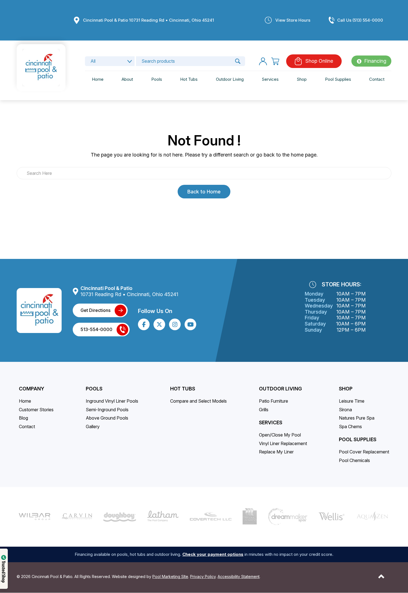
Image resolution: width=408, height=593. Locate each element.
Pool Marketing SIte (170, 576)
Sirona (345, 409)
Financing (375, 61)
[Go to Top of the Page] (381, 576)
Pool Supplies (338, 79)
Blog (23, 418)
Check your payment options (212, 554)
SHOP (345, 389)
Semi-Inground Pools (107, 409)
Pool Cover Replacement (364, 452)
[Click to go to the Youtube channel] (190, 324)
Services (270, 79)
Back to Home (204, 192)
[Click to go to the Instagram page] (174, 324)
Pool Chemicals (354, 460)
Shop (302, 79)
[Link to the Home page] (41, 67)
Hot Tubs (189, 79)
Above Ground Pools (107, 418)
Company (31, 389)
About (127, 79)
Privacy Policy (203, 576)
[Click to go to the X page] (159, 324)
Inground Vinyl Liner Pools (112, 401)
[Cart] (275, 61)
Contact (376, 79)
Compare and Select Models (198, 401)
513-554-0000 (96, 329)
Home (98, 79)
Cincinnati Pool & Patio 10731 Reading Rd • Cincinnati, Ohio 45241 (148, 20)
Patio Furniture (273, 401)
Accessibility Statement (239, 576)
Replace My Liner (276, 452)
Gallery (93, 426)
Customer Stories (36, 409)
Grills (263, 409)
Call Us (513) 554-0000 (360, 20)
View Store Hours (292, 20)
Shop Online (319, 61)
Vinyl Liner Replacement (283, 443)
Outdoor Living (230, 79)
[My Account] (263, 61)
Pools (156, 79)
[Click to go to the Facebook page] (144, 324)
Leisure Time (351, 401)
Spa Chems (350, 426)
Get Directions (95, 310)
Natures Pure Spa (356, 418)
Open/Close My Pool (280, 435)
